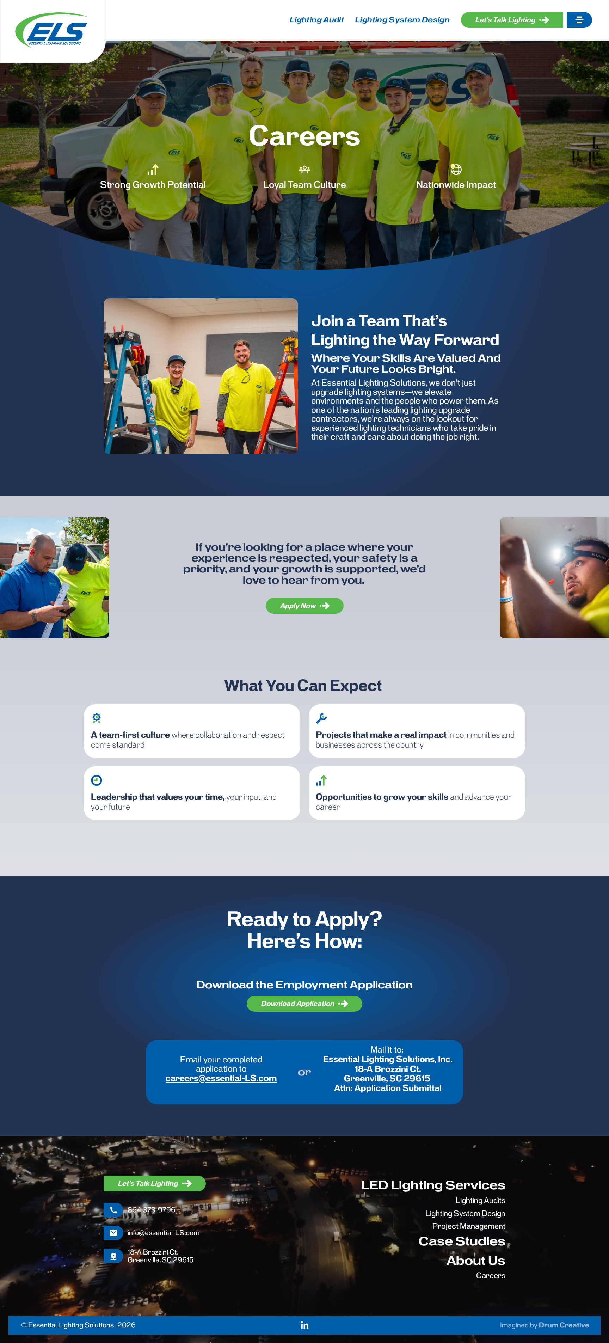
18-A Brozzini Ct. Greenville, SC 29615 (160, 1256)
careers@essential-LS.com (221, 1078)
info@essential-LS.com (163, 1232)
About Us (476, 1260)
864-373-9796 (152, 1210)
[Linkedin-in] (304, 1325)
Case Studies (462, 1241)
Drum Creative (564, 1325)
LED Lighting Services (433, 1185)
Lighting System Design (402, 19)
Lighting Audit (317, 19)
